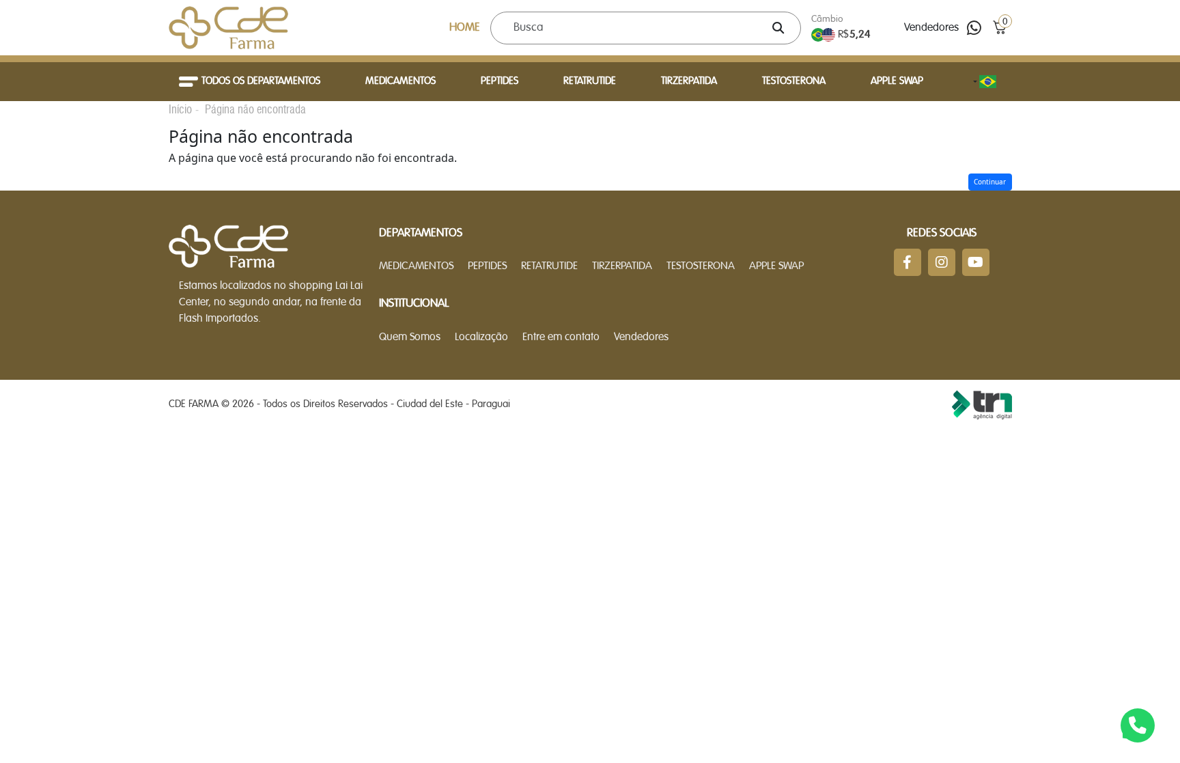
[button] (999, 28)
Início (180, 109)
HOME (464, 27)
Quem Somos (409, 337)
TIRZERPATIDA (689, 81)
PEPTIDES (499, 81)
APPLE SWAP (897, 81)
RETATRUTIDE (589, 81)
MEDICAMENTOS (400, 81)
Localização (481, 337)
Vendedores (931, 28)
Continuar (990, 181)
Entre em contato (561, 337)
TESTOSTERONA (794, 81)
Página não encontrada (255, 109)
